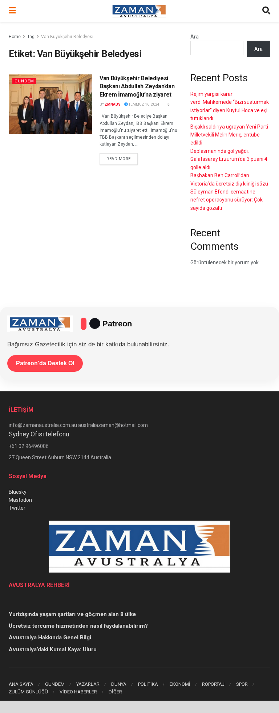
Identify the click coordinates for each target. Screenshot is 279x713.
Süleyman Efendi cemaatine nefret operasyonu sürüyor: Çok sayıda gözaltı (226, 200)
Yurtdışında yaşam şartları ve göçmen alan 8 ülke (72, 614)
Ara (194, 37)
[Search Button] (266, 11)
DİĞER (115, 691)
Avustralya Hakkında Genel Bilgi (50, 637)
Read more (122, 158)
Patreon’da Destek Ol (45, 363)
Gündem (24, 81)
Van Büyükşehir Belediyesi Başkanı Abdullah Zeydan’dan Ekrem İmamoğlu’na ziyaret (137, 86)
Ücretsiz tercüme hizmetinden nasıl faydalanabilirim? (78, 626)
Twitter (17, 508)
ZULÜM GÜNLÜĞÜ (28, 691)
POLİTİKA (148, 684)
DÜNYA (118, 684)
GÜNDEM (55, 684)
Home (15, 36)
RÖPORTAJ (213, 684)
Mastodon (20, 500)
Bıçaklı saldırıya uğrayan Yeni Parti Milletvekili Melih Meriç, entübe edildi (229, 135)
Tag (31, 36)
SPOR (242, 684)
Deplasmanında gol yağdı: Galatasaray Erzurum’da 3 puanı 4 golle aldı (228, 159)
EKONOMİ (180, 684)
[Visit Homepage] (139, 11)
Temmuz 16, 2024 (143, 104)
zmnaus (113, 104)
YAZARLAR (88, 684)
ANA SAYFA (21, 684)
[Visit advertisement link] (139, 707)
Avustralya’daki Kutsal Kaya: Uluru (53, 649)
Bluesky (18, 492)
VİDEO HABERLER (78, 691)
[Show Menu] (12, 11)
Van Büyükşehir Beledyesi (67, 36)
